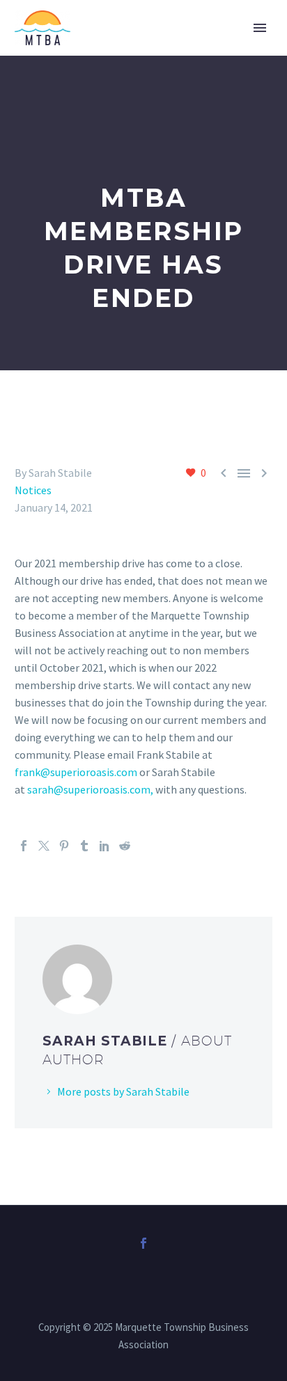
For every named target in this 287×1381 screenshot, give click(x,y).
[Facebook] (23, 845)
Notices (33, 490)
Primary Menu (259, 27)
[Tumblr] (84, 845)
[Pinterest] (64, 845)
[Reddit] (124, 845)
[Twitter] (43, 845)
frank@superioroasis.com (76, 772)
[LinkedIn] (104, 845)
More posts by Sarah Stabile (123, 1091)
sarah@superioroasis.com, (90, 789)
